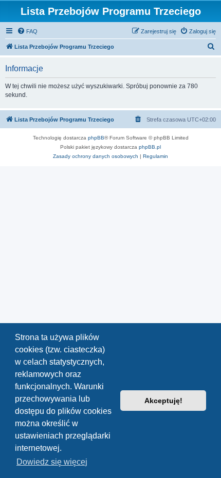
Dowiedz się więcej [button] (51, 461)
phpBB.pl (150, 147)
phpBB (96, 138)
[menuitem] (27, 31)
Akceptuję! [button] (163, 400)
